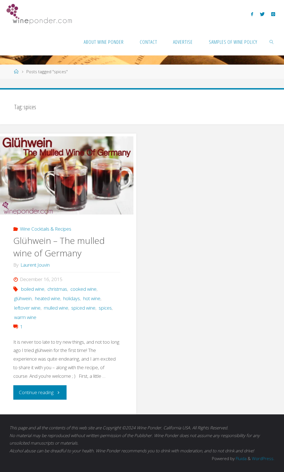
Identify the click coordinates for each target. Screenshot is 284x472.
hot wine (91, 298)
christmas (57, 289)
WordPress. (263, 458)
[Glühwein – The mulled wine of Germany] (66, 175)
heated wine (47, 298)
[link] (271, 41)
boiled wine (32, 289)
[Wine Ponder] (39, 14)
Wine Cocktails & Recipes (45, 229)
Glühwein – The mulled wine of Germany (59, 246)
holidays (71, 298)
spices (105, 308)
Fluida (241, 458)
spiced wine (83, 308)
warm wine (25, 317)
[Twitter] (262, 14)
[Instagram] (273, 14)
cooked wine (83, 289)
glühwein (23, 298)
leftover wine (27, 308)
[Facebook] (252, 14)
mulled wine (56, 308)
